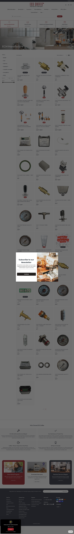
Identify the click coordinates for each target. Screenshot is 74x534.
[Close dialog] (57, 254)
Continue (26, 274)
